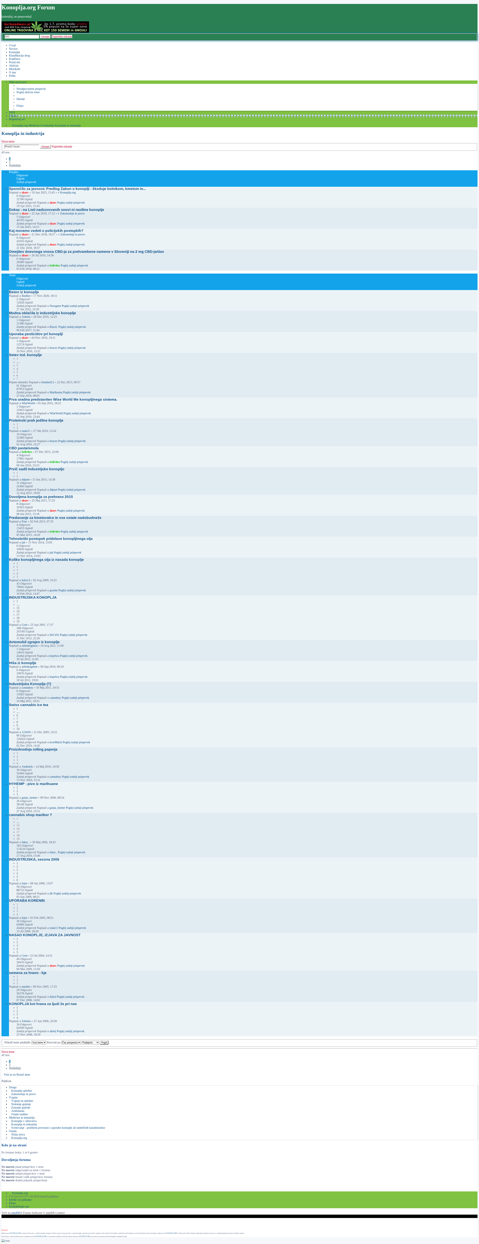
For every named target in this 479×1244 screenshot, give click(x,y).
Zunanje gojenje (20, 1107)
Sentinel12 (47, 382)
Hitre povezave (18, 82)
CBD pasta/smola (24, 448)
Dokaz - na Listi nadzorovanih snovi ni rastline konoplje (56, 210)
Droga (12, 1087)
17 (17, 614)
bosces (53, 347)
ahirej (53, 1031)
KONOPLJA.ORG (15, 1233)
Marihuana (56, 392)
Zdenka (26, 1021)
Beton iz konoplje (24, 292)
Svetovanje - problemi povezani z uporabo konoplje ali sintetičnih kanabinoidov (58, 1127)
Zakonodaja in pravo (72, 213)
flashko (26, 295)
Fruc (24, 521)
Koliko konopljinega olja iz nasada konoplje (46, 560)
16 (17, 611)
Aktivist (13, 65)
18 (17, 618)
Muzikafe (14, 69)
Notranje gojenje (21, 1104)
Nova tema (7, 141)
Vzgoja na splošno (22, 1100)
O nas (12, 72)
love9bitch (56, 742)
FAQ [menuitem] (12, 112)
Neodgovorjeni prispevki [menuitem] (31, 88)
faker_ (25, 842)
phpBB (15, 1212)
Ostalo (13, 1131)
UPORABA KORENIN (27, 900)
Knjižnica (14, 58)
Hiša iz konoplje (22, 663)
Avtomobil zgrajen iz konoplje (34, 642)
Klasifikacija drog (19, 55)
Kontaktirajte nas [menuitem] (19, 1206)
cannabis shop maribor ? (30, 815)
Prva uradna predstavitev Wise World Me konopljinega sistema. (63, 399)
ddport (25, 479)
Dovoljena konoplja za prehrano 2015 (41, 497)
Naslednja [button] (15, 165)
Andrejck (27, 766)
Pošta (12, 75)
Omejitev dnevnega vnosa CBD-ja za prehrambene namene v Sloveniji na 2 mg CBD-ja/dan (86, 252)
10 (17, 728)
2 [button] (9, 162)
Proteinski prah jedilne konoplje (36, 420)
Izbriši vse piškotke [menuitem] (20, 1199)
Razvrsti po (54, 1042)
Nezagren (55, 305)
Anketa (26, 316)
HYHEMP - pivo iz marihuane (33, 784)
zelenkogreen (29, 645)
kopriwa (54, 655)
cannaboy (27, 687)
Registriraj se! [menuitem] (17, 119)
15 (17, 607)
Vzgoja (13, 1097)
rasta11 (26, 430)
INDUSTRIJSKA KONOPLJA (33, 597)
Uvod (12, 45)
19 (17, 621)
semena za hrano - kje (28, 973)
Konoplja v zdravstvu (24, 1121)
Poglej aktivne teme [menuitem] (28, 92)
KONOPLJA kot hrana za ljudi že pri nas (43, 1004)
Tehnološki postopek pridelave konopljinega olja (51, 539)
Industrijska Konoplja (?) (30, 684)
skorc (25, 192)
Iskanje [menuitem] (20, 98)
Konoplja (14, 52)
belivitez (55, 265)
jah (23, 542)
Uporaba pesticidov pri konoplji (36, 334)
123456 (26, 732)
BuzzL (54, 326)
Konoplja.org (20, 125)
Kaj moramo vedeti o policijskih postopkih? (46, 231)
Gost (24, 624)
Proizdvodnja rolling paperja (33, 749)
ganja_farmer (29, 797)
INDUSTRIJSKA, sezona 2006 (34, 859)
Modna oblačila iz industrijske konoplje (42, 313)
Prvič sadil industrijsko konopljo (36, 469)
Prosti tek (14, 62)
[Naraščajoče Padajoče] (90, 1042)
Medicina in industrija (41, 125)
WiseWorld (28, 403)
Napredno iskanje (61, 36)
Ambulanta (17, 1110)
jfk (51, 893)
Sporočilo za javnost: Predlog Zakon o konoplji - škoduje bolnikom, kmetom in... (77, 189)
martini (26, 986)
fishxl (53, 996)
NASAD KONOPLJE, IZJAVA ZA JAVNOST (45, 935)
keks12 (26, 580)
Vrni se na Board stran (17, 1074)
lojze (24, 883)
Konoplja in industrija (68, 125)
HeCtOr (54, 634)
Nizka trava (18, 1134)
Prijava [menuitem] (13, 115)
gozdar (54, 590)
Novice (13, 48)
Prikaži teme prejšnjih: (17, 1042)
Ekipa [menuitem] (19, 105)
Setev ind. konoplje (25, 355)
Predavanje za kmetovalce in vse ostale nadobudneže (55, 518)
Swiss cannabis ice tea (28, 705)
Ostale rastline (19, 1114)
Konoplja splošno (21, 1090)
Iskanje (45, 36)
